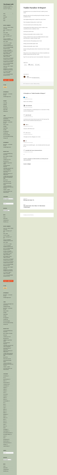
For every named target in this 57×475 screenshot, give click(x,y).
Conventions (5, 385)
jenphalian (5, 104)
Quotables (5, 126)
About (4, 20)
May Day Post (5, 179)
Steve (4, 426)
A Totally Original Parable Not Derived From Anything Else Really (8, 177)
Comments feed (6, 220)
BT (26, 140)
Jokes (4, 404)
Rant (4, 419)
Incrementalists (6, 400)
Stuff (4, 427)
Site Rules (4, 129)
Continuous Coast (6, 384)
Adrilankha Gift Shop (6, 120)
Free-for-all (5, 394)
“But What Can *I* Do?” (7, 159)
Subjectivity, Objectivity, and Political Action (7, 174)
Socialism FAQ (5, 133)
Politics (4, 417)
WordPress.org (5, 221)
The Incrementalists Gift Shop (8, 136)
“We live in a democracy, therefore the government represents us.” (8, 187)
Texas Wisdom (5, 431)
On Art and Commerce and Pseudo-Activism (7, 192)
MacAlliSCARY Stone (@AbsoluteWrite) (33, 150)
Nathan (4, 412)
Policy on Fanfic (5, 124)
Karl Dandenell (28, 105)
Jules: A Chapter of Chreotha (7, 53)
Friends (4, 395)
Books (4, 13)
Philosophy (5, 414)
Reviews (4, 422)
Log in (4, 216)
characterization (6, 382)
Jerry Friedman (5, 52)
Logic (4, 407)
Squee (4, 424)
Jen (3, 402)
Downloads (5, 17)
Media (4, 409)
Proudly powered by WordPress (28, 214)
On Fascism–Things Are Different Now (7, 171)
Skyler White (5, 109)
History (4, 399)
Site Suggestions (6, 131)
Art (3, 377)
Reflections (5, 157)
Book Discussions (6, 379)
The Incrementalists (6, 134)
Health (4, 397)
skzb (4, 32)
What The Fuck (5, 441)
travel (4, 436)
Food (4, 392)
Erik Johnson (5, 68)
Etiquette (4, 387)
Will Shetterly (5, 111)
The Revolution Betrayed (7, 432)
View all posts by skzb (35, 77)
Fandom (4, 390)
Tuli (4, 437)
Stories (4, 15)
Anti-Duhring (5, 375)
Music (4, 18)
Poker (4, 416)
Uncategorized (5, 439)
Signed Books (5, 128)
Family (4, 389)
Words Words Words (6, 442)
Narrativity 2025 (6, 161)
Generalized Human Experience (6, 166)
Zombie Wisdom (6, 446)
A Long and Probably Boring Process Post (8, 39)
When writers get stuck (7, 181)
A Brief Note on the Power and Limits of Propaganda (8, 169)
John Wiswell (28, 115)
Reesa (4, 421)
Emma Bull (5, 102)
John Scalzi (5, 106)
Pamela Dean (5, 107)
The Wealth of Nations (6, 434)
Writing (4, 444)
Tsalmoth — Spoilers (6, 189)
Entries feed (5, 218)
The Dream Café (8, 4)
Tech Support (5, 429)
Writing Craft (5, 138)
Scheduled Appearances (7, 96)
